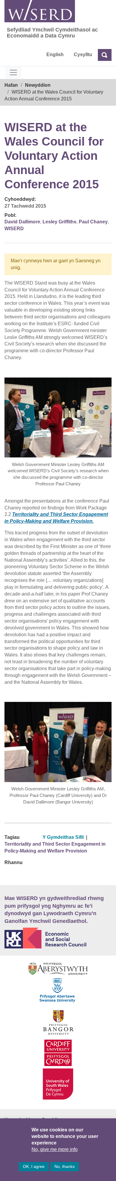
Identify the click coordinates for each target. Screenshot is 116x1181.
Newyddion (38, 85)
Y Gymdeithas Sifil (63, 837)
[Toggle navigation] (13, 72)
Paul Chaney (93, 221)
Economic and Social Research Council (58, 938)
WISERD (14, 228)
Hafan (11, 85)
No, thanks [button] (64, 1166)
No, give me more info (55, 1149)
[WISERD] (39, 11)
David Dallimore (22, 221)
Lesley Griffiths (59, 221)
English (55, 54)
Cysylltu (83, 54)
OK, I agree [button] (34, 1166)
